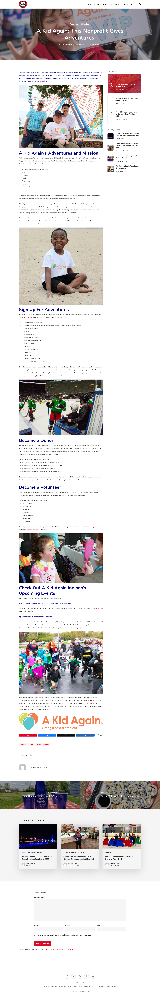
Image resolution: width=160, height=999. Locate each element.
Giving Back (85, 24)
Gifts (80, 986)
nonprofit (46, 744)
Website (99, 925)
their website (90, 703)
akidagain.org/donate (35, 480)
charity (31, 744)
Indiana (38, 744)
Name (36, 925)
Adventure (74, 24)
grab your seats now (84, 628)
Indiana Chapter (32, 530)
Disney (70, 986)
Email (67, 925)
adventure (23, 744)
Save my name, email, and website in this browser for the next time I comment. (63, 935)
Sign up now (96, 608)
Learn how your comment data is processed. (59, 949)
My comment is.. (39, 897)
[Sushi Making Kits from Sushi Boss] (120, 795)
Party (95, 986)
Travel (114, 986)
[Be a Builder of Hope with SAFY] (40, 795)
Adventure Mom (66, 44)
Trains (108, 986)
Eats (75, 986)
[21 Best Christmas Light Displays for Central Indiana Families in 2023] (38, 846)
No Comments (95, 44)
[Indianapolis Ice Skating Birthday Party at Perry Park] (121, 846)
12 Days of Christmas (28, 852)
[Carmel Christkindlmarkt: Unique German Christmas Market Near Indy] (80, 846)
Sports (101, 986)
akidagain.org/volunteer (92, 527)
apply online (28, 317)
